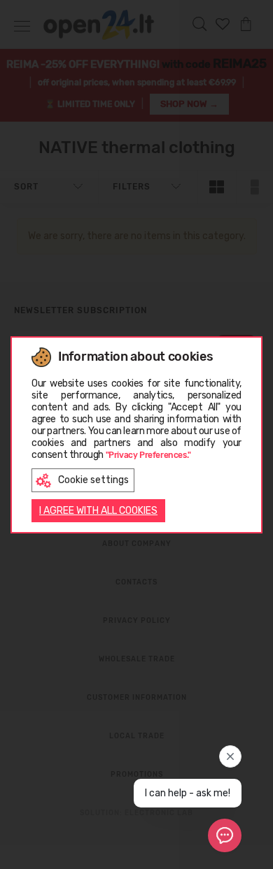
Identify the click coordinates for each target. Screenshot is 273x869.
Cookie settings (93, 480)
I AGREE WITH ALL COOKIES (98, 511)
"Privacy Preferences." (148, 455)
